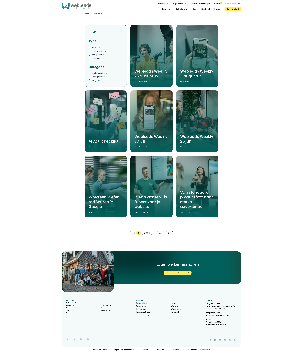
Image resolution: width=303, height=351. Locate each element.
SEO (102, 303)
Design (68, 308)
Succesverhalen (141, 303)
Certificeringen (141, 309)
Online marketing (72, 303)
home (87, 13)
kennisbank (98, 13)
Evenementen (141, 306)
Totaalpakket (105, 310)
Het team (174, 303)
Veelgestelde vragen (143, 315)
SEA (67, 310)
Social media (70, 313)
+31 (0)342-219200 (214, 303)
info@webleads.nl (214, 313)
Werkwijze (174, 306)
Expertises (166, 9)
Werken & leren (176, 309)
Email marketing (106, 305)
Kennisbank (175, 312)
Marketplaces (106, 308)
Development (71, 305)
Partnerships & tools (143, 312)
